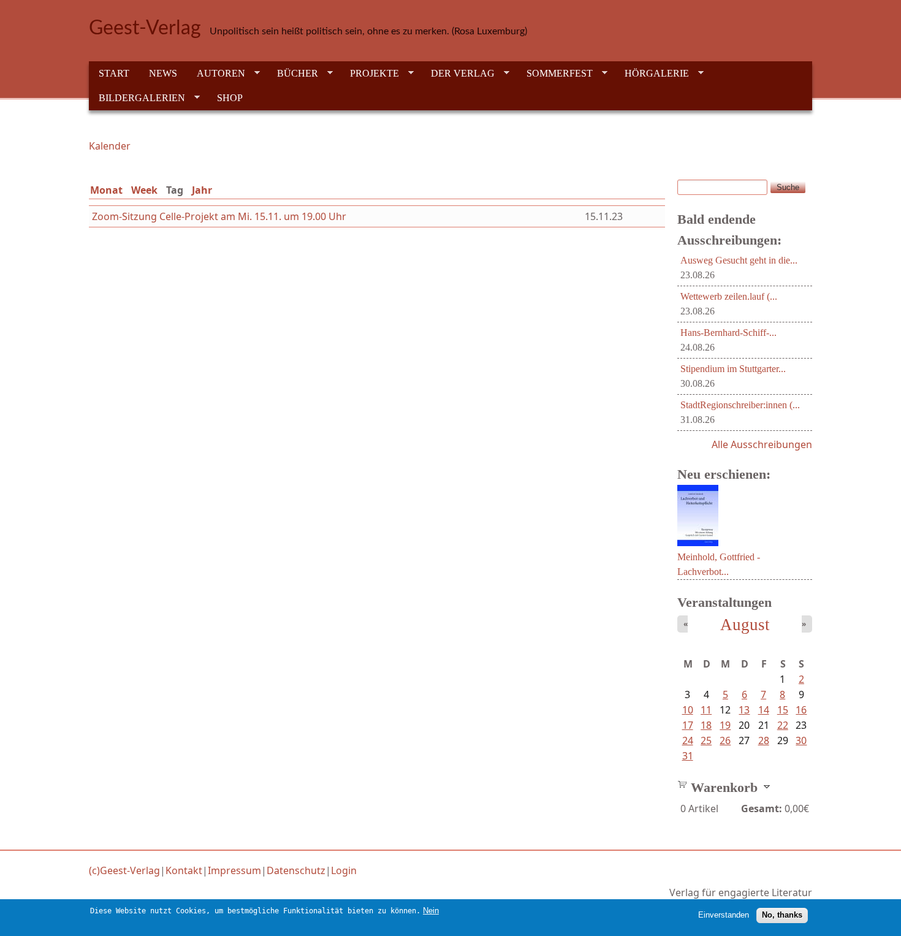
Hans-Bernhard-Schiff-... (728, 332)
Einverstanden (723, 914)
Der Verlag (458, 73)
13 (744, 710)
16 (801, 710)
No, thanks (782, 914)
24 (687, 740)
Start (114, 73)
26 (725, 740)
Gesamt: (761, 808)
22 (782, 725)
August (745, 624)
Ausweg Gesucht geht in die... (738, 260)
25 (706, 740)
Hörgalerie (652, 73)
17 (687, 725)
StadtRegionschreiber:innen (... (740, 405)
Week (144, 190)
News (163, 73)
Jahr (202, 190)
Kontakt (183, 870)
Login (344, 870)
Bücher (292, 73)
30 (801, 740)
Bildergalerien (137, 98)
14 (763, 710)
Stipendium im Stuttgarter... (733, 368)
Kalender (110, 146)
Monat (106, 190)
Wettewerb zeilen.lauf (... (728, 296)
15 (782, 710)
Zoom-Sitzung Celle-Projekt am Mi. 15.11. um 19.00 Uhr (219, 216)
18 (706, 725)
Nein (431, 910)
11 (706, 710)
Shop (230, 98)
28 (763, 740)
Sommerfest (555, 73)
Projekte (369, 73)
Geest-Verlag (145, 28)
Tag (177, 190)
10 (687, 710)
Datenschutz (296, 870)
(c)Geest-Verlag (124, 870)
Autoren (216, 73)
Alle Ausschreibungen (762, 444)
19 (725, 725)
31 (687, 756)
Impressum (234, 870)
